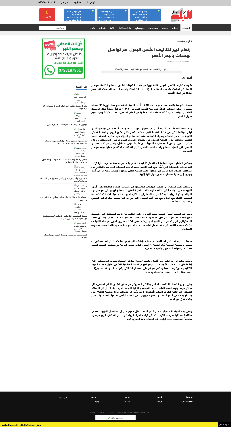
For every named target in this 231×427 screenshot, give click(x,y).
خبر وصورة (153, 27)
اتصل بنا (77, 2)
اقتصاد (165, 27)
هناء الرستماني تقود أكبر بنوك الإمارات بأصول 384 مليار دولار (65, 106)
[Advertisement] (141, 354)
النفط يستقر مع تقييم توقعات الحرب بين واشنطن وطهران (65, 235)
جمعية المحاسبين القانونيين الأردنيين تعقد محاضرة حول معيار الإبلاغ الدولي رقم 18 (65, 217)
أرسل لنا (91, 2)
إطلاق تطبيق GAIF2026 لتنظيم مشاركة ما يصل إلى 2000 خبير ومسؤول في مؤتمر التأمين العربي (146, 17)
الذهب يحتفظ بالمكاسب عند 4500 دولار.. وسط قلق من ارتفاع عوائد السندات (64, 160)
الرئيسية (186, 27)
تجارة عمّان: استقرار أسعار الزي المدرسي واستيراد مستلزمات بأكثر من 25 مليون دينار (66, 141)
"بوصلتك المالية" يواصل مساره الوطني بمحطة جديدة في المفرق (64, 198)
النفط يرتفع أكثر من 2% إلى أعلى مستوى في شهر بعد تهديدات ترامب (63, 179)
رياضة (112, 27)
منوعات (102, 27)
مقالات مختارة (125, 27)
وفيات (92, 27)
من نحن (64, 2)
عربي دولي (140, 27)
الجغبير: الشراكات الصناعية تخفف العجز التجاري (67, 124)
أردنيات (175, 27)
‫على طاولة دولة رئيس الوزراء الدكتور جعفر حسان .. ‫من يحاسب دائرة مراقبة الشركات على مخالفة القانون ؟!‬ (112, 18)
